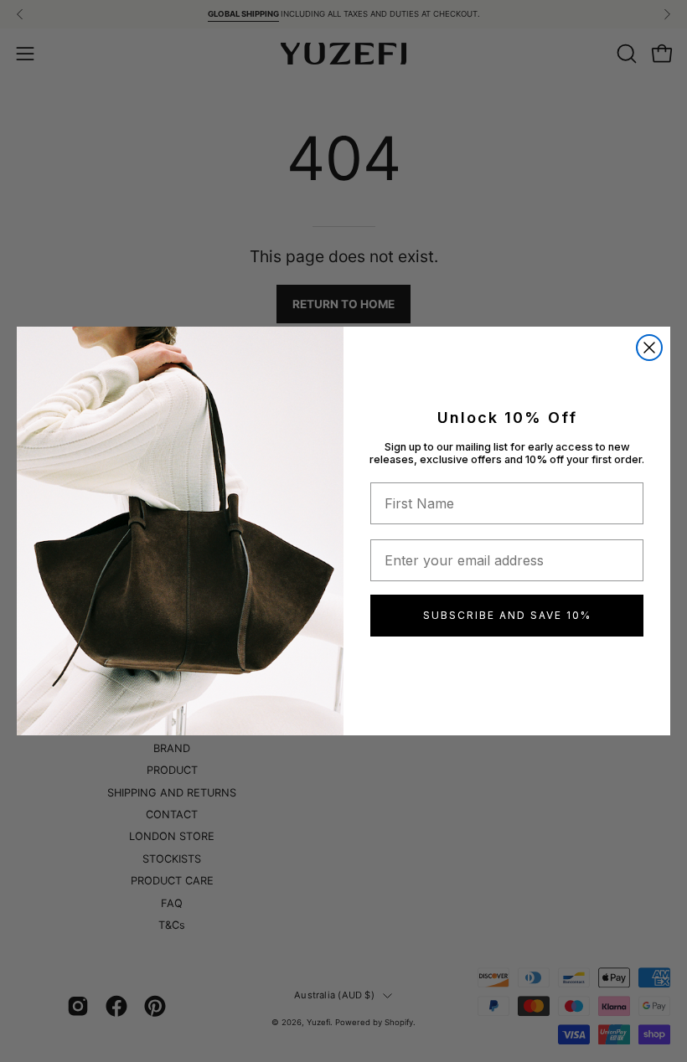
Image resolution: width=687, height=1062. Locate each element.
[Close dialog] (649, 347)
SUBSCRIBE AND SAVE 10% (507, 615)
